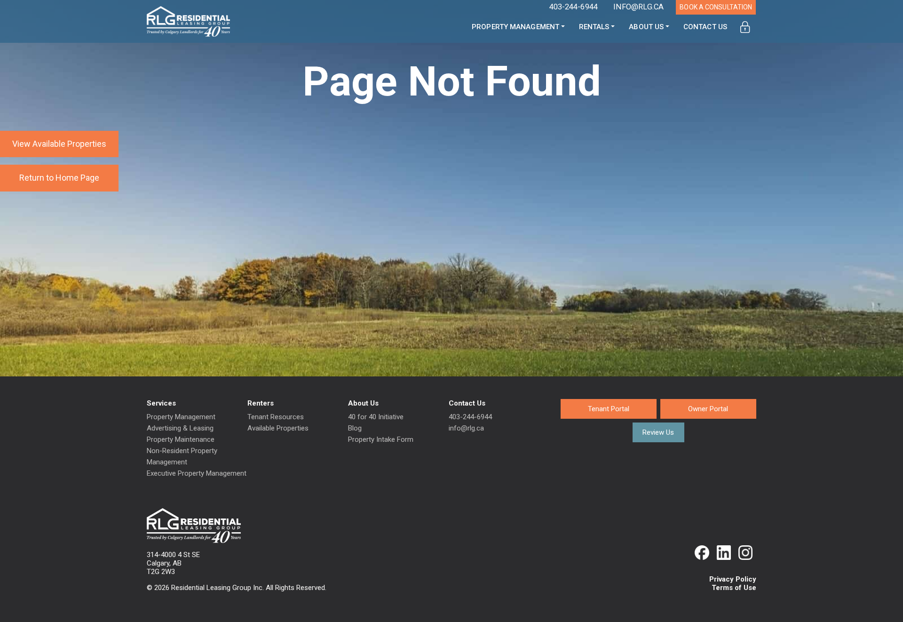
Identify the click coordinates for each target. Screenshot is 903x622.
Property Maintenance (180, 439)
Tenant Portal (608, 409)
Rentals (594, 27)
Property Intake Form (380, 439)
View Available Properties (59, 144)
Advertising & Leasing (180, 428)
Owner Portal (708, 409)
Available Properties (278, 428)
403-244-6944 (470, 417)
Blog (355, 428)
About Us (646, 27)
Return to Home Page (59, 178)
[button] (745, 27)
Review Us (658, 432)
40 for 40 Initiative (376, 417)
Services (161, 403)
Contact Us (705, 27)
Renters (260, 403)
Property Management (515, 27)
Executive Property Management (196, 473)
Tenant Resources (275, 417)
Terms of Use (734, 587)
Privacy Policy (732, 579)
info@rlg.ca (466, 428)
